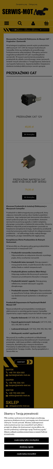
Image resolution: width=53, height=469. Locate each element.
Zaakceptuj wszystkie (26, 454)
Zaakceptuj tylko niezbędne (26, 440)
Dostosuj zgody (26, 447)
